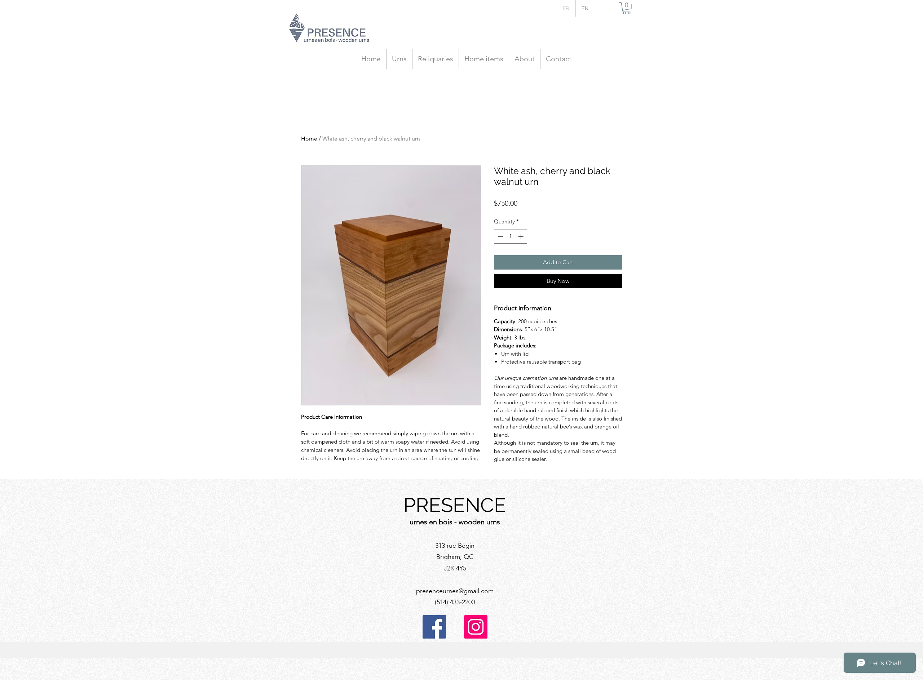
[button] (626, 8)
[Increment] (521, 236)
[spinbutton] (511, 236)
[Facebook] (434, 627)
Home (309, 138)
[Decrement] (500, 236)
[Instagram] (475, 627)
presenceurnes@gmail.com (455, 591)
